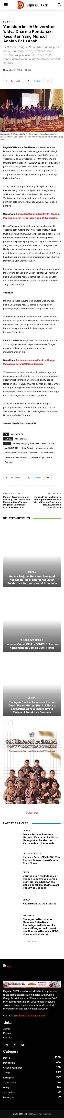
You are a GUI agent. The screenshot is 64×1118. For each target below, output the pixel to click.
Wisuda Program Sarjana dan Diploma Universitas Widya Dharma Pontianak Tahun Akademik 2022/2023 (47, 502)
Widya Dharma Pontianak (16, 457)
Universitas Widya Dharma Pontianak (21, 452)
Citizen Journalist (31, 640)
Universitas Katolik (44, 448)
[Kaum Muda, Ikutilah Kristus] (12, 902)
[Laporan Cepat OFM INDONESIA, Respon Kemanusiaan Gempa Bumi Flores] (32, 620)
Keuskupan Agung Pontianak (26, 443)
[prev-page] (5, 723)
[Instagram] (6, 1045)
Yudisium (9, 462)
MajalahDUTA (17, 434)
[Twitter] (14, 1045)
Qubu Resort (27, 448)
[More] (48, 81)
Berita (6, 22)
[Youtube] (22, 1045)
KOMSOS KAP (48, 443)
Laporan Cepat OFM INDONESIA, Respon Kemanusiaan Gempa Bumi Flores (32, 646)
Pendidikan (28, 916)
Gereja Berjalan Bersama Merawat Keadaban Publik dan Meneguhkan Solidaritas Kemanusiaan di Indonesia (32, 580)
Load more (31, 941)
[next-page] (11, 723)
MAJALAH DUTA (11, 448)
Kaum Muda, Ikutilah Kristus (39, 903)
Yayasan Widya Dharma (41, 457)
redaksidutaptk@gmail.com (30, 1015)
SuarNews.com (11, 952)
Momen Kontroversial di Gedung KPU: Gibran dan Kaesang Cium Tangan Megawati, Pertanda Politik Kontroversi (16, 502)
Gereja (31, 572)
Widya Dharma (48, 452)
